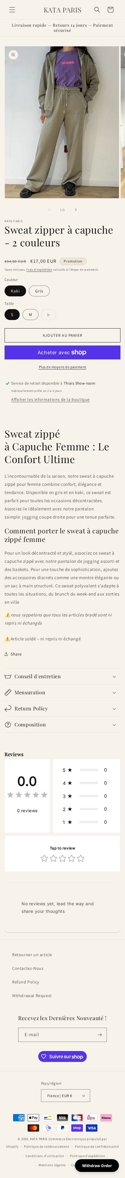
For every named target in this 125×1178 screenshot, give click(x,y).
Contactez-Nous (27, 968)
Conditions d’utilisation (44, 1156)
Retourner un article (32, 954)
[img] (27, 795)
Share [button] (16, 654)
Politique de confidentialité (97, 1146)
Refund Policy (25, 982)
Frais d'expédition (39, 270)
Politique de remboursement (46, 1146)
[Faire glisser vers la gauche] (49, 209)
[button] (12, 9)
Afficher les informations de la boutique (50, 399)
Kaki (15, 291)
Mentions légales (52, 1165)
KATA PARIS (39, 1139)
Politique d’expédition (87, 1156)
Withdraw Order (97, 1165)
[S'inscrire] (99, 1035)
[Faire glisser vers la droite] (76, 209)
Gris (39, 291)
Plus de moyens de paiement (62, 367)
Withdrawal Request (32, 995)
